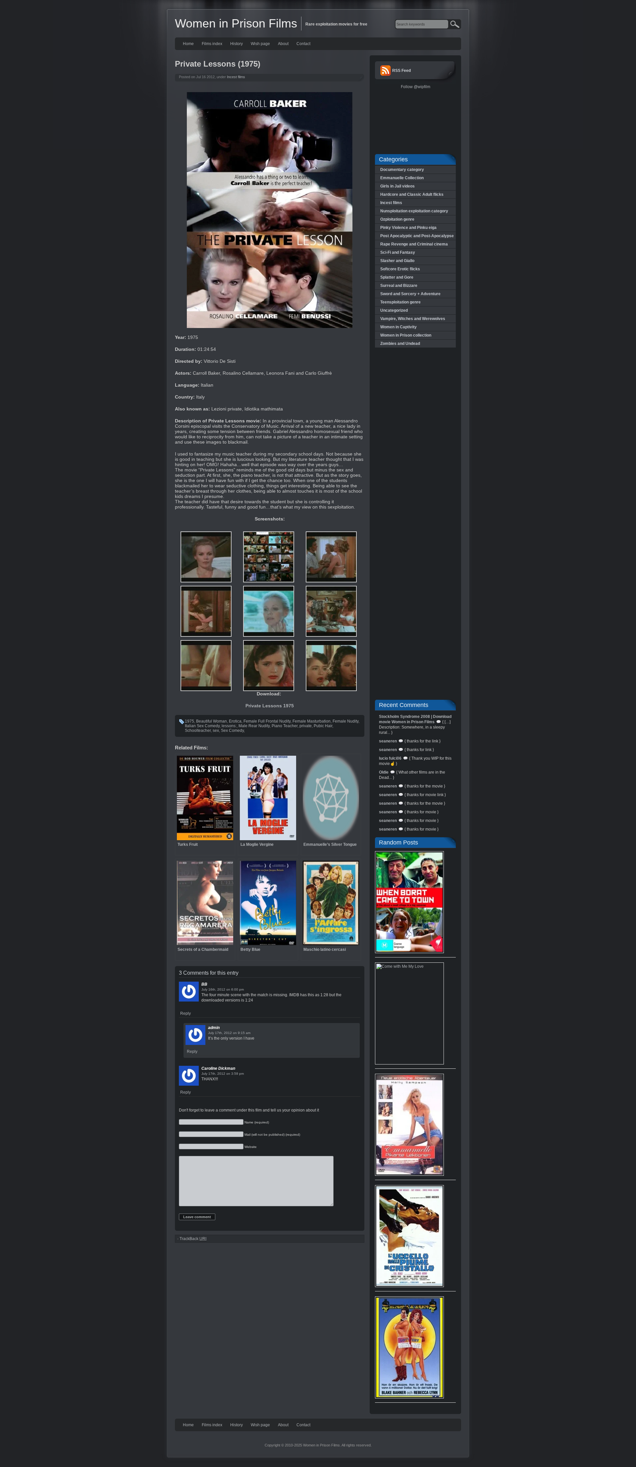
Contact (303, 43)
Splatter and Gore (396, 277)
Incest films (236, 77)
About (283, 43)
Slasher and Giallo (397, 260)
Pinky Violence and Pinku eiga (408, 227)
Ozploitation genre (397, 219)
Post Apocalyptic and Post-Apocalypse (417, 236)
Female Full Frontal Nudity (267, 721)
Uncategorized (394, 310)
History (236, 43)
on (228, 989)
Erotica (235, 721)
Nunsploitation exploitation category (414, 211)
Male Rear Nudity (254, 726)
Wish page (260, 43)
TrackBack (193, 1238)
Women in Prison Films (236, 23)
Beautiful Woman (211, 721)
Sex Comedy (232, 730)
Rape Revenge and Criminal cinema (414, 244)
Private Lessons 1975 (269, 705)
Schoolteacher (198, 730)
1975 (189, 721)
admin (214, 1027)
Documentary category (402, 169)
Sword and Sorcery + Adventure (410, 294)
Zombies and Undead (400, 343)
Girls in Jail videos (397, 186)
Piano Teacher (284, 726)
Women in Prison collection (405, 335)
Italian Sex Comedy (202, 726)
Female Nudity (345, 721)
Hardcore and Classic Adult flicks (412, 194)
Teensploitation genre (400, 302)
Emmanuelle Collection (402, 178)
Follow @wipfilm (415, 86)
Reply (185, 1013)
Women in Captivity (398, 327)
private (305, 726)
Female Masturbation (311, 721)
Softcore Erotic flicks (400, 269)
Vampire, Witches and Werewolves (412, 318)
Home (188, 43)
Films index (212, 43)
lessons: (229, 726)
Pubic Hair (323, 726)
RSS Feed (401, 70)
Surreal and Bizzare (398, 285)
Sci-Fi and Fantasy (397, 252)
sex (216, 730)
